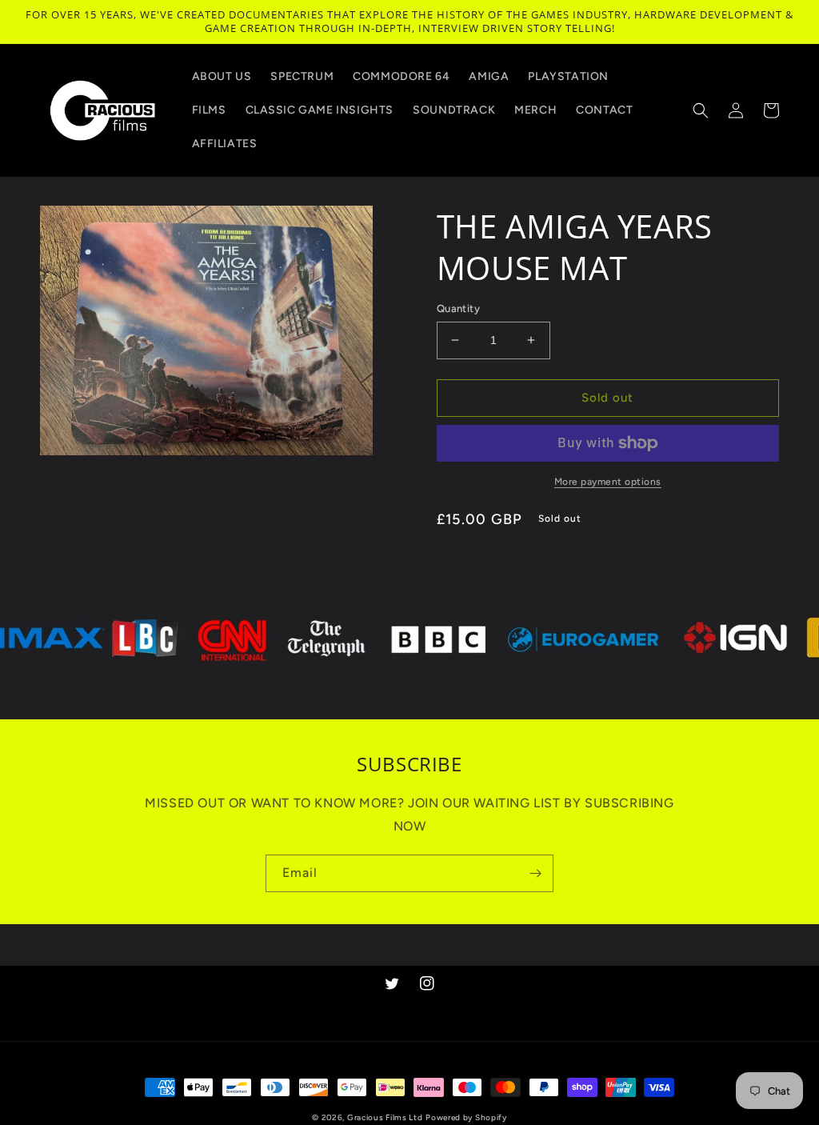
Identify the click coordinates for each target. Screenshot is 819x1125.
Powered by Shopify (466, 1117)
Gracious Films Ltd (385, 1117)
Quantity (458, 308)
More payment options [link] (607, 481)
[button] (700, 110)
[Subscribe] (535, 873)
